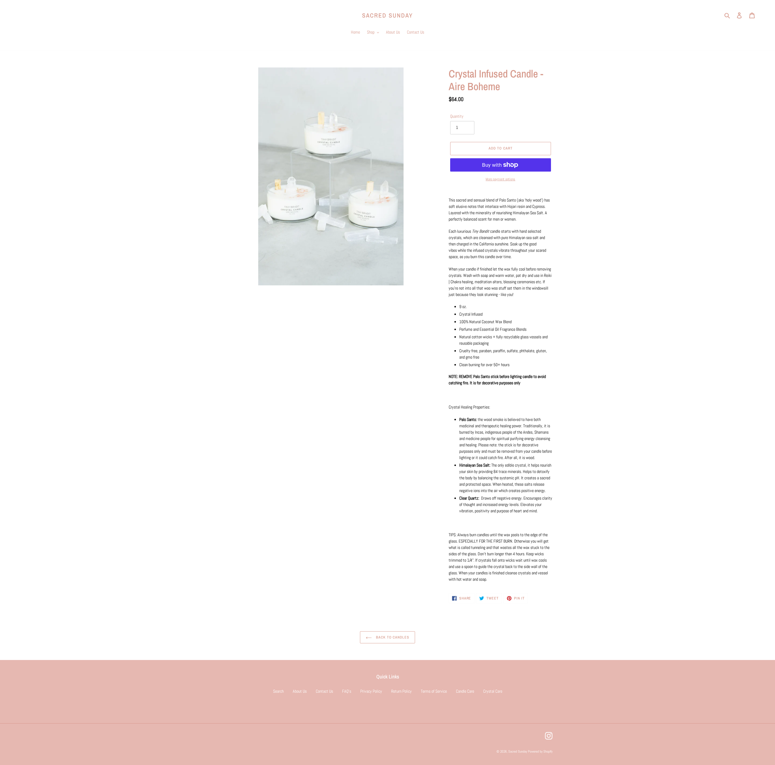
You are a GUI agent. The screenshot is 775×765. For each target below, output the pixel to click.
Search (278, 691)
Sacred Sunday (387, 15)
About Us (300, 691)
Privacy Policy (371, 691)
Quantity (456, 116)
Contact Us (324, 691)
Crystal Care (492, 691)
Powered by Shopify (540, 751)
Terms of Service (434, 691)
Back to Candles (392, 637)
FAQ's (346, 691)
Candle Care (465, 691)
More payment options (500, 179)
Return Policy (401, 691)
